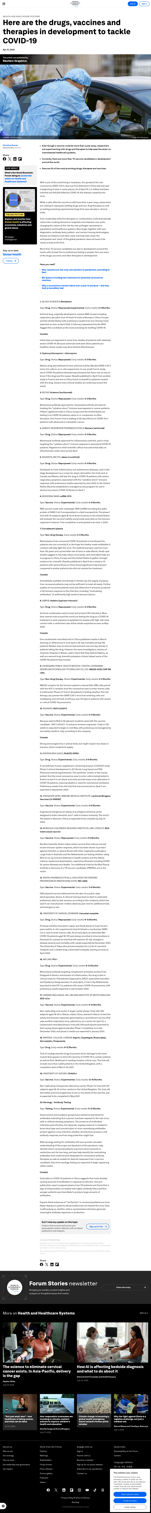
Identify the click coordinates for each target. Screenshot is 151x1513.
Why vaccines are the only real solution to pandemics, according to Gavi (76, 271)
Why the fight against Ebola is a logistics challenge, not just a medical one (130, 1419)
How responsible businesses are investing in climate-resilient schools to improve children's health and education (56, 1420)
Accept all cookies (130, 1501)
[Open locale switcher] (3, 1506)
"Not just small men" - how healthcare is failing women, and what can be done (19, 1419)
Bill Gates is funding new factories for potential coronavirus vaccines (72, 279)
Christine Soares (10, 145)
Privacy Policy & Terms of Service (75, 1498)
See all (144, 1313)
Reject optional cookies (130, 1494)
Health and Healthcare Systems (21, 16)
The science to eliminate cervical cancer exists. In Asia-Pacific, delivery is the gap (37, 1371)
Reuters (8, 61)
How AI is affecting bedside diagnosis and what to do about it (110, 1368)
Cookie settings (130, 1507)
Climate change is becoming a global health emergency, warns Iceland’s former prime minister (94, 1420)
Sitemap (75, 1502)
